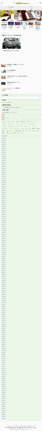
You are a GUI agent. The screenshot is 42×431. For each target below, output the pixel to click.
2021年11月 (3, 252)
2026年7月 (3, 140)
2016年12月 (3, 370)
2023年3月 (3, 220)
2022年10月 (3, 230)
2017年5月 (3, 360)
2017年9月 (3, 352)
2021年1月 (3, 272)
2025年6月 (3, 166)
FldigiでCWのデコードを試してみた (4, 27)
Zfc (33, 121)
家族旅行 (3, 130)
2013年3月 (3, 414)
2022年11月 (3, 228)
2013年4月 (3, 412)
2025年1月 (3, 176)
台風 (29, 128)
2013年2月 (3, 416)
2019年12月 (3, 298)
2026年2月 (3, 150)
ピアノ (10, 9)
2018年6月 (3, 334)
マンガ (10, 128)
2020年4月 (3, 290)
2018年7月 (3, 332)
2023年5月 (3, 216)
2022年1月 (3, 248)
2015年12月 (3, 386)
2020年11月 (3, 276)
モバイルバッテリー (16, 128)
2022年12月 (3, 226)
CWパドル (12, 121)
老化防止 (3, 132)
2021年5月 (3, 264)
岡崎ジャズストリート (10, 130)
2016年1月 (3, 384)
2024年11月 (3, 180)
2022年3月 (3, 244)
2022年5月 (3, 240)
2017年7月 (3, 356)
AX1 (9, 121)
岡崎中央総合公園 (18, 130)
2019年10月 (3, 302)
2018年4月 (3, 338)
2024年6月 (3, 190)
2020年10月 (3, 278)
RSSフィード (6, 117)
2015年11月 (3, 388)
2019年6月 (3, 310)
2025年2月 (3, 174)
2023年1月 (3, 224)
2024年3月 (3, 196)
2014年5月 (3, 404)
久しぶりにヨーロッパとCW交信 (24, 27)
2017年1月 (3, 368)
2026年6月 (3, 142)
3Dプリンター (4, 121)
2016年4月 (3, 378)
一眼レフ (22, 128)
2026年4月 (3, 146)
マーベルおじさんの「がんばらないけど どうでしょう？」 (21, 427)
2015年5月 (3, 394)
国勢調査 (33, 128)
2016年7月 (3, 374)
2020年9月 (3, 280)
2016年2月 (3, 382)
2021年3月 (3, 268)
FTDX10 (17, 121)
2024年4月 (3, 194)
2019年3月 (3, 316)
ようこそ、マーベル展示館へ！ (14, 88)
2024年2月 (3, 198)
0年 (5, 33)
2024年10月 (3, 182)
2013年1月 (3, 418)
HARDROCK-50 (22, 121)
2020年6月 (3, 286)
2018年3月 (3, 340)
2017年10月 (3, 350)
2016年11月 (3, 372)
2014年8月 (3, 398)
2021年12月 (3, 250)
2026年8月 (3, 138)
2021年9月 (3, 256)
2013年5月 (3, 410)
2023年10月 (3, 206)
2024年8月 (3, 186)
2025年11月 (3, 156)
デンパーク (16, 126)
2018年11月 (3, 324)
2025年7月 (3, 164)
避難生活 (15, 132)
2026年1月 (3, 152)
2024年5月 (3, 192)
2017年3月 (3, 364)
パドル (21, 126)
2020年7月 (3, 284)
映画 (29, 130)
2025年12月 (3, 154)
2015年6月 (3, 392)
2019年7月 (3, 308)
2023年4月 (3, 218)
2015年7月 (3, 390)
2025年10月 (3, 158)
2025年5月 (3, 168)
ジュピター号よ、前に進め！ (17, 27)
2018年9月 (3, 328)
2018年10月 (3, 326)
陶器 (19, 132)
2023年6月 (3, 214)
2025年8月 (3, 162)
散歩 (23, 130)
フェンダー (34, 126)
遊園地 (8, 132)
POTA (28, 121)
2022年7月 (3, 236)
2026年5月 (3, 144)
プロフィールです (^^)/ (6, 102)
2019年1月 (3, 320)
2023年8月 (3, 210)
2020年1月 (3, 296)
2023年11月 (3, 204)
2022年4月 (3, 242)
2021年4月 (3, 266)
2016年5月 (3, 376)
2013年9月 (3, 406)
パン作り (25, 126)
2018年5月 (3, 336)
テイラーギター (10, 126)
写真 (31, 9)
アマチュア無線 (10, 6)
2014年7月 (3, 400)
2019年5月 (3, 312)
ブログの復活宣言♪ (11, 70)
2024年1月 (3, 200)
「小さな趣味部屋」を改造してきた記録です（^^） (12, 107)
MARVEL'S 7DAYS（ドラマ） (13, 82)
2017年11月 (3, 348)
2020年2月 (3, 294)
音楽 (22, 132)
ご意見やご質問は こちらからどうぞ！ (9, 112)
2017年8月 (3, 354)
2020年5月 (3, 288)
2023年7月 (3, 212)
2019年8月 (3, 306)
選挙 (11, 132)
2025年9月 (3, 160)
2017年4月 (3, 362)
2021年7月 (3, 260)
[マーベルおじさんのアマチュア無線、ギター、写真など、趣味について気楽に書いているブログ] (21, 3)
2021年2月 (3, 270)
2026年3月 (3, 148)
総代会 (37, 130)
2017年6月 (3, 358)
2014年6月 (3, 402)
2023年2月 (3, 222)
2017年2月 (3, 366)
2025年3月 (3, 172)
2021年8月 (3, 258)
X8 (31, 121)
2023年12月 (3, 202)
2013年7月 (3, 408)
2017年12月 (3, 346)
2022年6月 (3, 238)
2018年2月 (3, 342)
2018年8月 (3, 330)
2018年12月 (3, 322)
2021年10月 (3, 254)
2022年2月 (3, 246)
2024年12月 (3, 178)
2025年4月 (3, 170)
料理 (26, 130)
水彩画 (33, 130)
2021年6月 (3, 262)
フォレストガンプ (5, 128)
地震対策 (38, 128)
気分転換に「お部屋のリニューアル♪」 (15, 64)
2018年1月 (3, 344)
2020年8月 (3, 282)
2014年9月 (3, 396)
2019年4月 (3, 314)
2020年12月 (3, 274)
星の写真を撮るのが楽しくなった (11, 27)
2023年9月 (3, 208)
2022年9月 (3, 232)
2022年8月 (3, 234)
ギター (31, 6)
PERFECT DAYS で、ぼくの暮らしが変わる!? (17, 76)
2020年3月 (3, 292)
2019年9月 (3, 304)
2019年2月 (3, 318)
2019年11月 (3, 300)
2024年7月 (3, 188)
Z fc (36, 121)
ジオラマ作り (4, 126)
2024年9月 (3, 184)
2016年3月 (3, 380)
